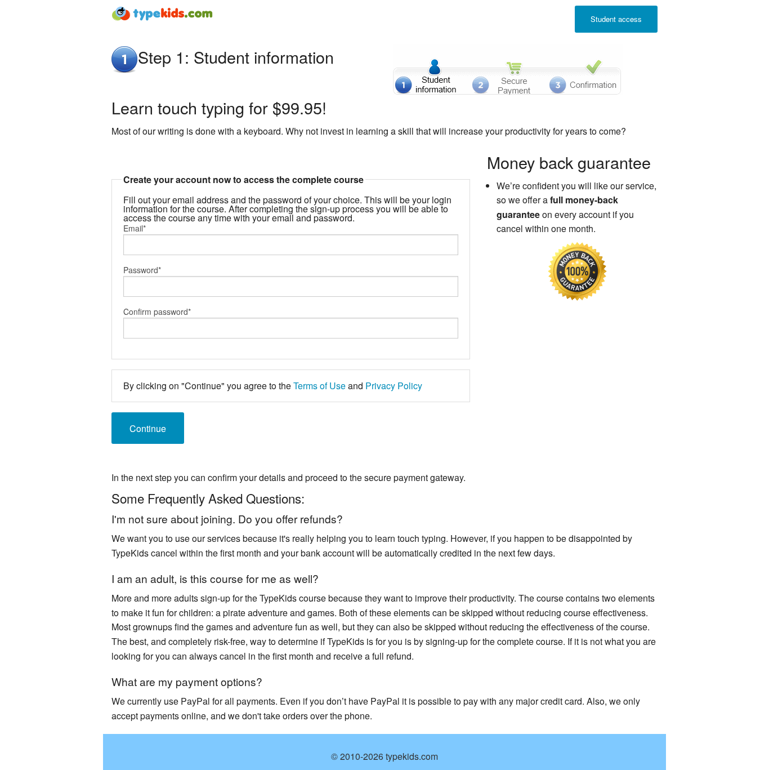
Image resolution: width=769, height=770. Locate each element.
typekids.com (412, 756)
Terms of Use (319, 385)
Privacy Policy (393, 385)
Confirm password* (157, 311)
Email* (134, 228)
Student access (616, 19)
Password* (142, 269)
